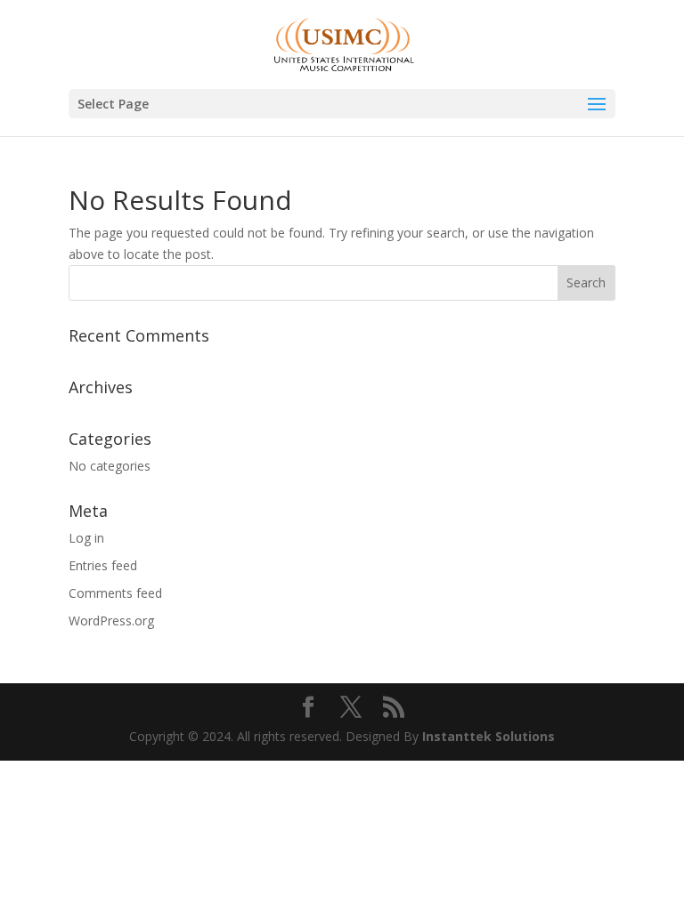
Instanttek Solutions (488, 736)
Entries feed (103, 565)
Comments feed (115, 592)
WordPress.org (111, 620)
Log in (86, 537)
